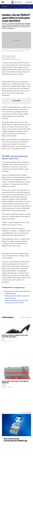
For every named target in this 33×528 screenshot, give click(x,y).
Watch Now (28, 2)
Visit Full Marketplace (26, 317)
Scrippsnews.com (19, 287)
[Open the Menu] (2, 2)
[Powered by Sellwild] (28, 412)
